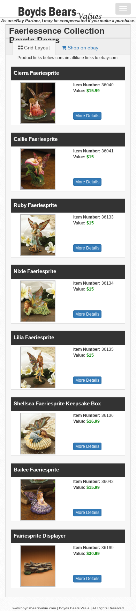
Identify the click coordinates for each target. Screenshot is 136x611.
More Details (87, 115)
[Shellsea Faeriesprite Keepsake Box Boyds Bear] (37, 433)
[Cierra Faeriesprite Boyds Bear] (37, 103)
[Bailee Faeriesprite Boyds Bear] (37, 500)
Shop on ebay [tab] (82, 47)
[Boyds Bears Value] (55, 8)
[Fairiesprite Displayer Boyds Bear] (37, 566)
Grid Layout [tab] (36, 47)
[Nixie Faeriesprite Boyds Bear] (37, 301)
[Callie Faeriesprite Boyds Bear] (37, 169)
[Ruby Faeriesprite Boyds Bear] (37, 235)
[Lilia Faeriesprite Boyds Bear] (37, 367)
